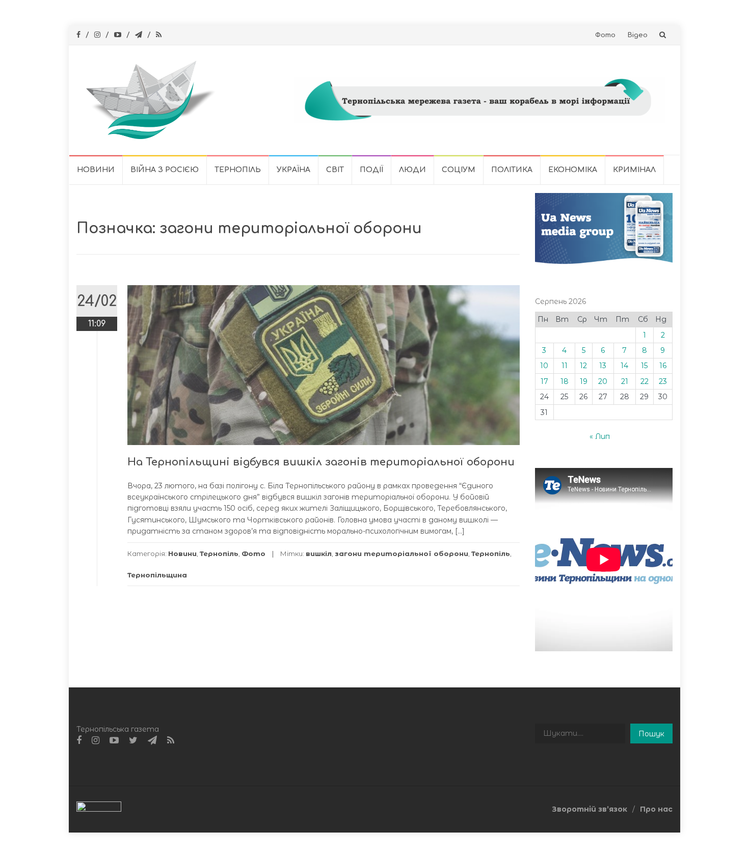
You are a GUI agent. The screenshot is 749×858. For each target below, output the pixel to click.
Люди (412, 170)
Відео (638, 35)
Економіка (572, 170)
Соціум (458, 170)
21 (624, 381)
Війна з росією (164, 170)
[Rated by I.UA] (98, 808)
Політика (511, 170)
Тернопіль (238, 170)
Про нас (656, 809)
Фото (605, 35)
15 (644, 365)
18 (564, 381)
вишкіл (319, 553)
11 (564, 365)
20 (602, 381)
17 (544, 381)
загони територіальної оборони (401, 553)
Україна (293, 170)
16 (662, 365)
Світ (335, 170)
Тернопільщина (157, 575)
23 (663, 381)
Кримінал (634, 170)
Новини (96, 170)
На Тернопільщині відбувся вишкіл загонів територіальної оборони (321, 462)
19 (583, 381)
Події (371, 170)
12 (583, 365)
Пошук (651, 733)
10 (544, 365)
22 (644, 381)
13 (602, 365)
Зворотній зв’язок (589, 809)
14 (624, 365)
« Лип (600, 436)
